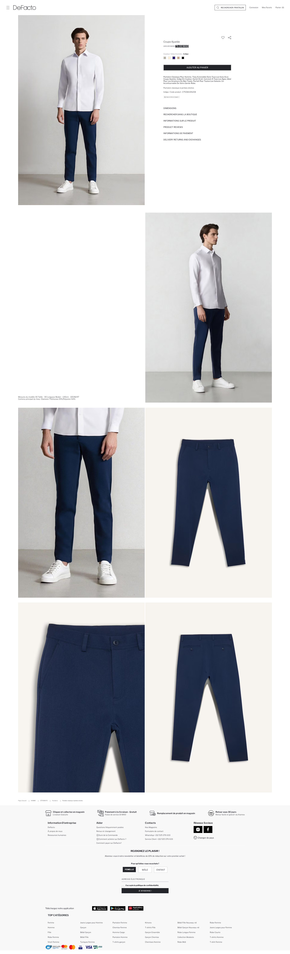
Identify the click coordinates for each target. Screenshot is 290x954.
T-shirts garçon (119, 942)
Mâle (145, 869)
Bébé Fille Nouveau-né (187, 923)
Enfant (160, 869)
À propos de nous (55, 831)
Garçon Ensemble (152, 932)
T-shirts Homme (217, 937)
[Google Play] (118, 908)
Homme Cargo (119, 932)
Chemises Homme (153, 942)
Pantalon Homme (120, 937)
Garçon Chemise (152, 937)
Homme (51, 927)
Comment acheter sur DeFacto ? (112, 839)
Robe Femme (53, 937)
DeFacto (51, 827)
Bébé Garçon (85, 932)
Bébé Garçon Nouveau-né (188, 927)
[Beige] (164, 58)
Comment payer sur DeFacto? (108, 843)
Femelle (129, 869)
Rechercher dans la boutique (180, 114)
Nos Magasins (151, 827)
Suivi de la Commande (108, 835)
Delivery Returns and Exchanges (182, 139)
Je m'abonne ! (145, 891)
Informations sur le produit (179, 121)
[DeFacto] (24, 7)
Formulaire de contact (154, 831)
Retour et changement (106, 831)
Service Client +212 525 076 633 (159, 839)
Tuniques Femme (87, 942)
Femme (51, 923)
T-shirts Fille (150, 927)
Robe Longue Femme (186, 932)
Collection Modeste (185, 937)
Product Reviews (173, 127)
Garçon (83, 927)
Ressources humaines (57, 835)
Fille (49, 932)
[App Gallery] (135, 908)
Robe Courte (215, 932)
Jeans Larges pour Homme (91, 923)
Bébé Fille (84, 937)
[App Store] (100, 908)
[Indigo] (173, 58)
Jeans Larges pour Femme (221, 927)
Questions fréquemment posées (110, 827)
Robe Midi (181, 942)
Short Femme (53, 942)
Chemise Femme (120, 927)
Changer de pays (206, 837)
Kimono (148, 923)
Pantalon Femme (120, 923)
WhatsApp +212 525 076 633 (157, 835)
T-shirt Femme (216, 942)
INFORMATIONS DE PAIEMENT (178, 133)
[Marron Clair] (178, 58)
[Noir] (183, 58)
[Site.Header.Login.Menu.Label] (8, 7)
